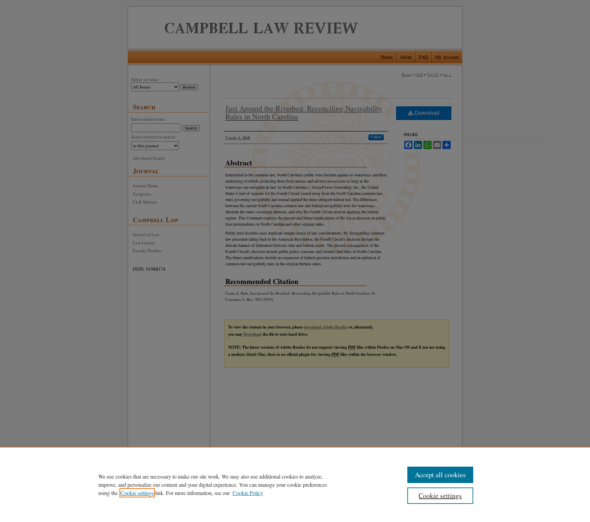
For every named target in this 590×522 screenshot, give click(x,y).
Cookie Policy (248, 492)
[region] (295, 484)
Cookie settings (137, 492)
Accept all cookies (440, 474)
